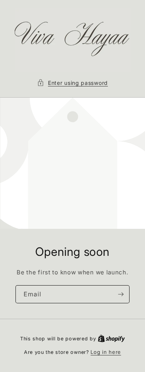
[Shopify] (111, 338)
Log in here (105, 352)
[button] (72, 83)
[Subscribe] (120, 294)
